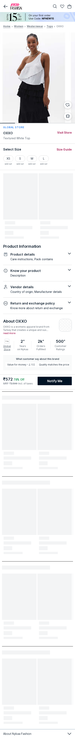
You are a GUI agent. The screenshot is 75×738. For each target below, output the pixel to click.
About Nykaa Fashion (17, 733)
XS (8, 158)
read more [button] (9, 333)
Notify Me (54, 381)
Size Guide (64, 149)
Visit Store (64, 132)
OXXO (8, 133)
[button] (5, 6)
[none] (37, 17)
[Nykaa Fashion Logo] (29, 6)
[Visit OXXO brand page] (65, 325)
